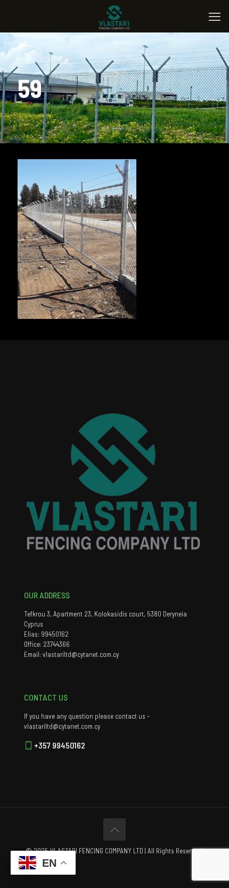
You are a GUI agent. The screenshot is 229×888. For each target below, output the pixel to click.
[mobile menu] (215, 16)
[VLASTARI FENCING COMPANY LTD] (114, 16)
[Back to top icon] (114, 829)
